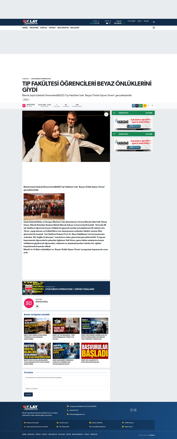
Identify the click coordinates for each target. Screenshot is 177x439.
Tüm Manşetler (64, 426)
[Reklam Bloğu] (133, 123)
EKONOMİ (34, 28)
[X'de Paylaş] (137, 105)
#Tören (26, 99)
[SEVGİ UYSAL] (29, 303)
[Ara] (154, 22)
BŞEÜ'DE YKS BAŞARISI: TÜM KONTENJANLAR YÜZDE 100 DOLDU (63, 337)
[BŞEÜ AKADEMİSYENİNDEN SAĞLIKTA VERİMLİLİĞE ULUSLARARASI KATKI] (66, 351)
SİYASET (52, 28)
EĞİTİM (68, 434)
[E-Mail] (37, 306)
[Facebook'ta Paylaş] (133, 105)
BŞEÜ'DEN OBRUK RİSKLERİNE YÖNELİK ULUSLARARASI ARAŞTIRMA (35, 337)
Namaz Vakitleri (97, 422)
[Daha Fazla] (145, 105)
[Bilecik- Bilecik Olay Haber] (30, 22)
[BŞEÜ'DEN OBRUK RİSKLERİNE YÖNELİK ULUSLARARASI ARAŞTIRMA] (37, 326)
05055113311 (74, 410)
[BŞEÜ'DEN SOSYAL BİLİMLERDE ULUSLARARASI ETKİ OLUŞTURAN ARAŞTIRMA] (37, 351)
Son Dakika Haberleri (98, 426)
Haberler (25, 79)
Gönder (28, 394)
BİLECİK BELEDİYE (77, 434)
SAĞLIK (86, 434)
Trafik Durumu (129, 422)
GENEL (25, 28)
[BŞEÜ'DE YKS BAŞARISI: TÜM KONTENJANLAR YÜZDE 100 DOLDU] (66, 326)
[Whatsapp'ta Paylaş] (141, 105)
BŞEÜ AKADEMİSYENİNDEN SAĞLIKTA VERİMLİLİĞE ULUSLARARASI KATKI (63, 362)
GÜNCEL (43, 28)
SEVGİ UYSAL (42, 302)
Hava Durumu (64, 422)
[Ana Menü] (154, 28)
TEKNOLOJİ (93, 434)
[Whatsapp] (131, 410)
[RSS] (135, 410)
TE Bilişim (152, 435)
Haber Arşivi (129, 426)
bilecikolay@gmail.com (77, 414)
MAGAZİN (74, 28)
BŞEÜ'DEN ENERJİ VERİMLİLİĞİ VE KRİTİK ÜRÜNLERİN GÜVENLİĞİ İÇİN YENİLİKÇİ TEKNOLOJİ (94, 337)
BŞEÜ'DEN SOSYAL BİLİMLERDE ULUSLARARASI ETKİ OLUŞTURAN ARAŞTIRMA (36, 362)
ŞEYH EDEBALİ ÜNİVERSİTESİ (41, 79)
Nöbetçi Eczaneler (33, 422)
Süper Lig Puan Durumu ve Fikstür (37, 426)
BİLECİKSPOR (63, 28)
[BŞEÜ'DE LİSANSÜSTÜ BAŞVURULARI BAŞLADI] (94, 351)
